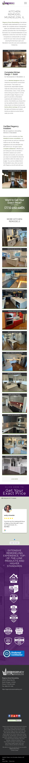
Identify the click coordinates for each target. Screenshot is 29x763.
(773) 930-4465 (14, 207)
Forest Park (20, 731)
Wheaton (7, 744)
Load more (14, 479)
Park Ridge (12, 741)
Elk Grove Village (9, 731)
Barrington (19, 728)
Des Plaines (18, 729)
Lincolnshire (15, 737)
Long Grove (20, 737)
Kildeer (24, 734)
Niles (21, 738)
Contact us (13, 750)
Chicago (9, 729)
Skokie (16, 743)
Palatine (8, 741)
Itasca (21, 734)
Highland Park (9, 734)
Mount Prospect (11, 738)
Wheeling (11, 744)
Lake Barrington (13, 735)
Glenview (8, 732)
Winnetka (22, 744)
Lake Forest (19, 735)
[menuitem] (25, 3)
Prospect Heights (11, 743)
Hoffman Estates (16, 734)
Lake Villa (24, 735)
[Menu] (25, 3)
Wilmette (16, 744)
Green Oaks (18, 732)
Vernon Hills (21, 743)
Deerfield (13, 729)
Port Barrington (18, 741)
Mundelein (17, 738)
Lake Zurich (4, 737)
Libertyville (10, 737)
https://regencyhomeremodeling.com (12, 689)
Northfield (18, 740)
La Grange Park (5, 735)
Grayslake (13, 732)
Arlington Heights (13, 728)
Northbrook (13, 740)
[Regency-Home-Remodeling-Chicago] (12, 3)
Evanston (16, 731)
